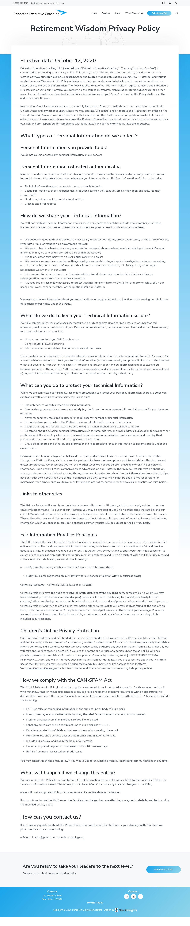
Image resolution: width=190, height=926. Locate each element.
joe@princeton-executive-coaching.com (60, 837)
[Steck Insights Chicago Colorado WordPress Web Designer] (126, 909)
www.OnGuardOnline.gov (41, 668)
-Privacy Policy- (95, 902)
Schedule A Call (163, 869)
